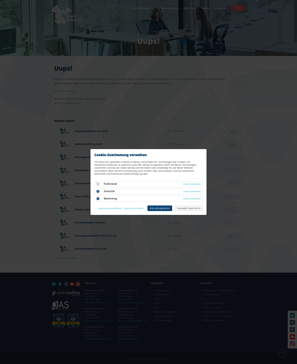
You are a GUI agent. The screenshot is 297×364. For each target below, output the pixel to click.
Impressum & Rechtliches (110, 208)
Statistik (109, 191)
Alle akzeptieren (160, 208)
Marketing (110, 198)
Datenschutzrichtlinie (134, 208)
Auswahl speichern (189, 208)
